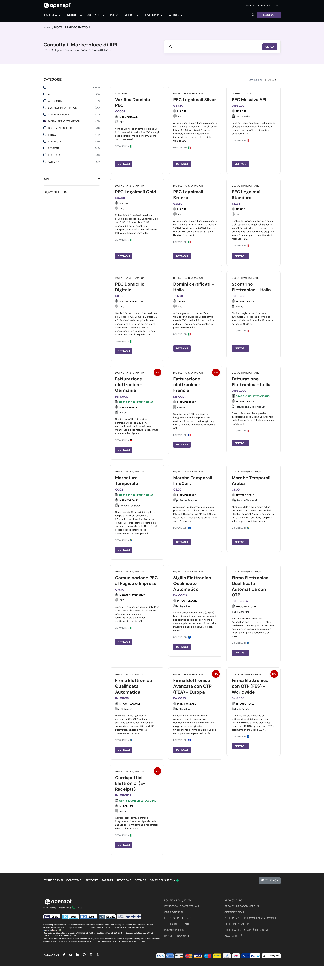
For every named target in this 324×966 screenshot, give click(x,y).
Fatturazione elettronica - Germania (129, 384)
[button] (253, 15)
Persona (74, 148)
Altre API (74, 161)
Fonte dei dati (53, 880)
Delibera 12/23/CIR (236, 924)
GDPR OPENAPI (173, 912)
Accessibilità (233, 936)
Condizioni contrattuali (181, 906)
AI (74, 94)
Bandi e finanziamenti (179, 936)
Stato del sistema (164, 880)
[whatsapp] (97, 954)
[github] (84, 954)
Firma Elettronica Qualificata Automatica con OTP (250, 586)
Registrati (269, 15)
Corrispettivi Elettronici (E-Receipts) (130, 783)
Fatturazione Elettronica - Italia (251, 381)
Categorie (53, 79)
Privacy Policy (174, 930)
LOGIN (277, 5)
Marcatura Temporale (126, 480)
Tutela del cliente (177, 924)
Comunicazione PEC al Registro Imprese (136, 580)
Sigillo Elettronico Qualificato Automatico (192, 583)
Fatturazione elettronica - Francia (187, 384)
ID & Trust (74, 141)
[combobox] (271, 80)
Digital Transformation (74, 121)
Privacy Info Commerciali (242, 906)
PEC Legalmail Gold (135, 192)
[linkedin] (77, 954)
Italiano (270, 880)
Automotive (74, 101)
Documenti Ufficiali (74, 128)
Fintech (74, 134)
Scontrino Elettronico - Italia (251, 287)
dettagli (124, 164)
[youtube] (70, 954)
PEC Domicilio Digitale (129, 287)
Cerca (269, 46)
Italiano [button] (248, 5)
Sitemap (140, 880)
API (46, 179)
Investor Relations (177, 918)
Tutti (74, 87)
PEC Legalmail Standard (247, 194)
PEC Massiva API (249, 99)
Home (46, 27)
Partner (107, 880)
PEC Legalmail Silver (194, 99)
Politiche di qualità (178, 900)
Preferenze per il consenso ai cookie (250, 918)
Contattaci (264, 5)
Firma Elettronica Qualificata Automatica (133, 686)
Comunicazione (74, 114)
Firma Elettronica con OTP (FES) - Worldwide (250, 686)
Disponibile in (55, 192)
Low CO (79, 908)
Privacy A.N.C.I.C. (235, 900)
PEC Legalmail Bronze (188, 194)
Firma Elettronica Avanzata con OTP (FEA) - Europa (192, 686)
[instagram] (91, 954)
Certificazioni (234, 912)
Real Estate (74, 155)
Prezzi (114, 15)
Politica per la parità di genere (246, 930)
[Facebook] (64, 954)
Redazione (124, 880)
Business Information (74, 107)
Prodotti (92, 880)
